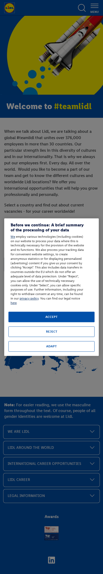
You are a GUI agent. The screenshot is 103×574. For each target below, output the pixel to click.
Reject (51, 331)
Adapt (51, 346)
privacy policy (29, 298)
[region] (51, 287)
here (14, 303)
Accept (51, 317)
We (13, 236)
